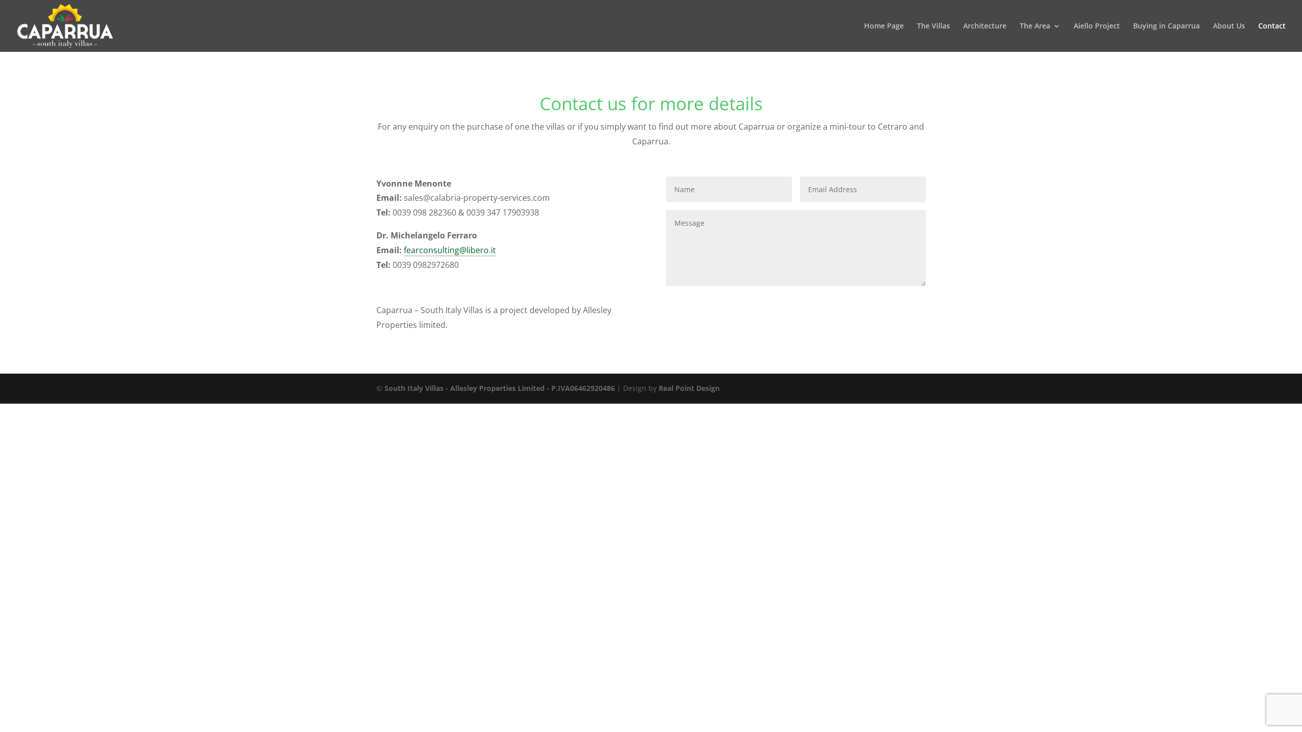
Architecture (985, 26)
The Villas (933, 26)
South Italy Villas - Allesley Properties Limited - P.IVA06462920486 (499, 388)
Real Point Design (689, 388)
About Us (1229, 26)
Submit (897, 303)
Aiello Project (1097, 26)
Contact (1272, 26)
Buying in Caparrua (1166, 26)
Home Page (884, 26)
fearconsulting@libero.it (450, 250)
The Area (1035, 26)
